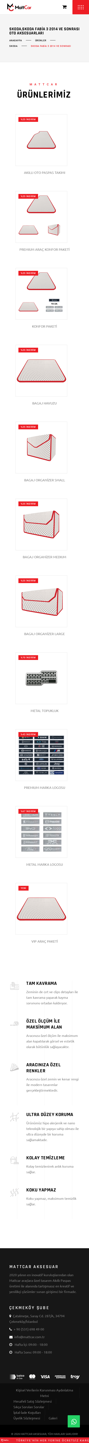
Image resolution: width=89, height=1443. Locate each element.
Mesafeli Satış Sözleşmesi (32, 1401)
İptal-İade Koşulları (27, 1412)
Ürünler (40, 40)
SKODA (13, 46)
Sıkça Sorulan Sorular (28, 1407)
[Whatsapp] (74, 1421)
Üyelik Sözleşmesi (26, 1418)
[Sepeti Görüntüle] (64, 7)
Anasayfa (15, 40)
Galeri (53, 1418)
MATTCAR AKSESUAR (33, 1434)
